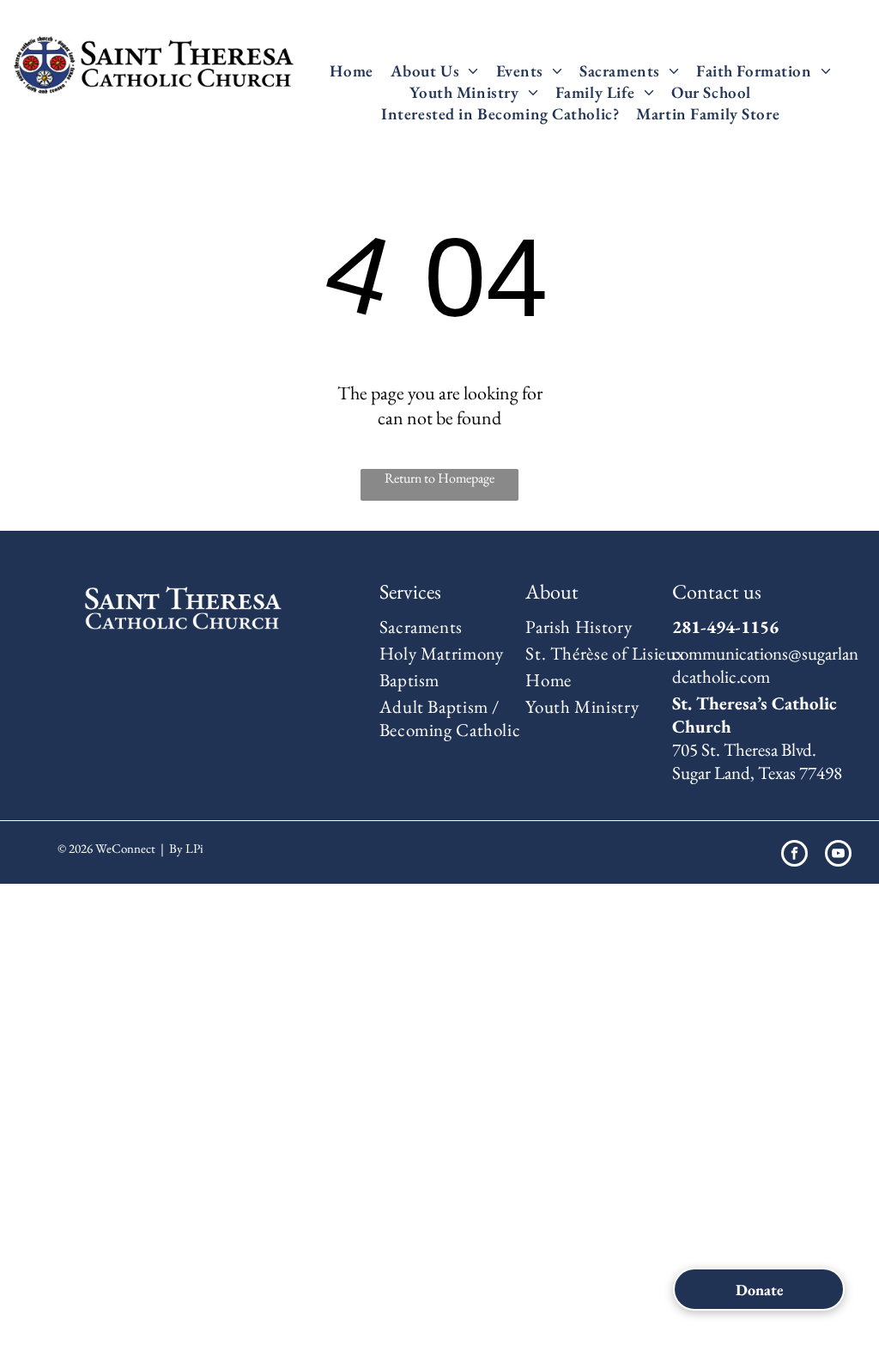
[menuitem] (351, 71)
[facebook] (794, 855)
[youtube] (838, 855)
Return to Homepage (439, 478)
